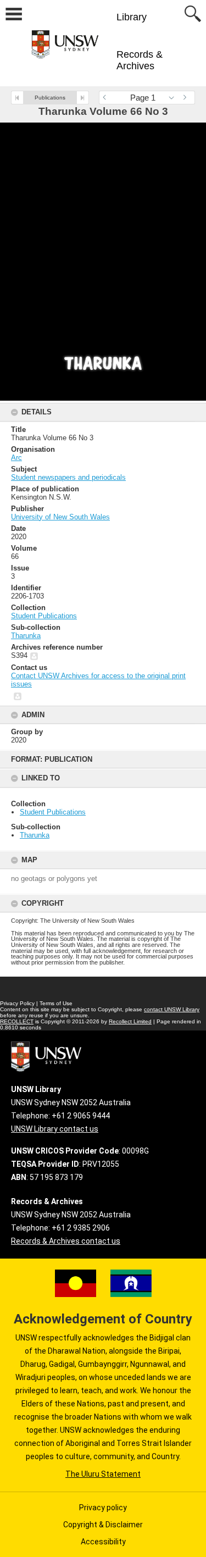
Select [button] (174, 97)
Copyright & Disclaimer (103, 1524)
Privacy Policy (17, 1003)
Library (131, 17)
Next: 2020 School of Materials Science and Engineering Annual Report (82, 97)
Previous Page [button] (107, 97)
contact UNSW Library (171, 1009)
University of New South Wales (60, 517)
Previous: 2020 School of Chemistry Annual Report (17, 97)
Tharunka (34, 835)
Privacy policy (103, 1507)
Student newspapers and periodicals (68, 477)
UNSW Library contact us (54, 1128)
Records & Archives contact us (65, 1241)
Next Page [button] (186, 97)
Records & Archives (139, 60)
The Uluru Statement (103, 1474)
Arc (16, 457)
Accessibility (103, 1541)
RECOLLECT (17, 1021)
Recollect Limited (130, 1021)
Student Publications (53, 812)
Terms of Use (56, 1003)
